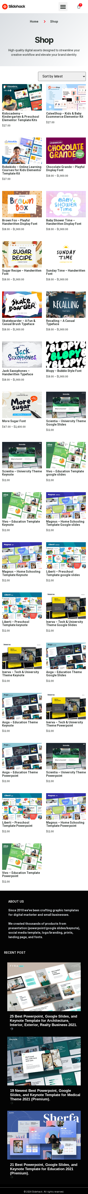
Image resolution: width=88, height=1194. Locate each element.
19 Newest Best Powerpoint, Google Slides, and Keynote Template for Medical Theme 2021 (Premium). (45, 1095)
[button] (63, 6)
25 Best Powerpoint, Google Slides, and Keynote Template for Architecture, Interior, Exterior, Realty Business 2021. (43, 1020)
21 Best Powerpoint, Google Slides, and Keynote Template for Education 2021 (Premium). (43, 1169)
